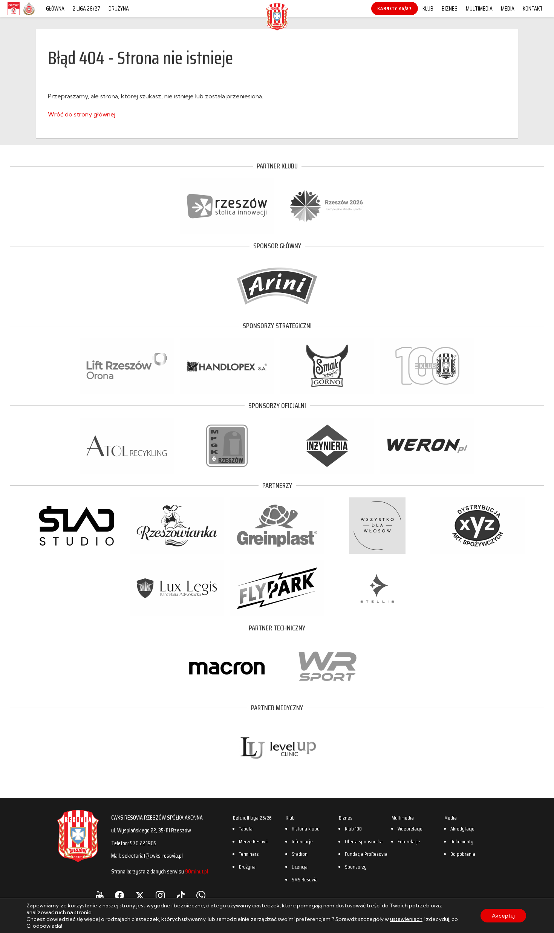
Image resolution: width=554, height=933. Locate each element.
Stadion (300, 854)
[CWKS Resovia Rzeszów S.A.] (277, 28)
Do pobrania (462, 854)
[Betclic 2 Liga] (14, 14)
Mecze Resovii (253, 841)
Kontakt (533, 8)
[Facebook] (119, 895)
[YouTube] (100, 895)
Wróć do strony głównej (81, 114)
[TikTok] (180, 895)
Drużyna (119, 8)
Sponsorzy (356, 867)
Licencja (300, 867)
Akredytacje (462, 828)
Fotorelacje (409, 841)
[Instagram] (160, 895)
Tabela (246, 828)
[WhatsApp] (200, 895)
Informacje (302, 841)
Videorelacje (410, 828)
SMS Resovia (305, 879)
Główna (55, 8)
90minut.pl (196, 871)
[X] (139, 895)
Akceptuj (503, 915)
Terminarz (249, 854)
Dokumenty (461, 841)
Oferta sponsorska (364, 841)
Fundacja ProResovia (366, 854)
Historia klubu (306, 828)
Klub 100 (353, 828)
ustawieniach (406, 919)
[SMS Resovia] (29, 14)
